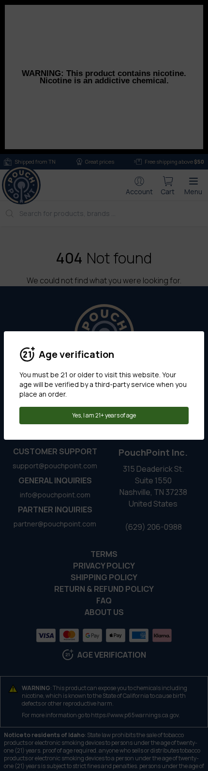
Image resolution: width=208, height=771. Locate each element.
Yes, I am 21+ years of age (104, 415)
